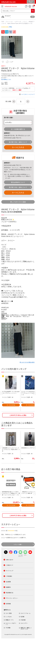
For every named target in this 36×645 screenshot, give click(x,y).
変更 (32, 16)
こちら (27, 169)
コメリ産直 (9, 613)
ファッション (9, 21)
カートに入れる (18, 147)
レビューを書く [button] (18, 544)
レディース (18, 21)
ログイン (17, 537)
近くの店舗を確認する (18, 129)
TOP (2, 21)
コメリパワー (24, 623)
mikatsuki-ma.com (11, 6)
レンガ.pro (9, 616)
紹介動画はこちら (6, 79)
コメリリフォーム (25, 613)
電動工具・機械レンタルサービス (26, 628)
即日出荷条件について (18, 182)
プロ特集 (8, 627)
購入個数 (8, 101)
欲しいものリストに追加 (18, 202)
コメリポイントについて (28, 94)
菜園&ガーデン (10, 619)
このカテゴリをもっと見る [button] (18, 415)
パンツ (25, 21)
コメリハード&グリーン (11, 624)
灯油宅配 (23, 619)
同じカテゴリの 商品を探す (27, 362)
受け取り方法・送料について (18, 142)
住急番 (22, 616)
